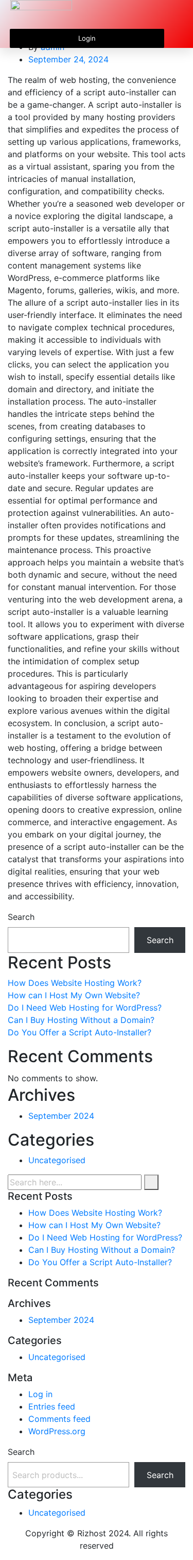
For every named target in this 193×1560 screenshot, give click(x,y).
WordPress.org (56, 1431)
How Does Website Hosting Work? (75, 983)
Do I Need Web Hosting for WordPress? (85, 1007)
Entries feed (51, 1406)
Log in (40, 1394)
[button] (175, 14)
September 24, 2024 (68, 59)
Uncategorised (56, 1160)
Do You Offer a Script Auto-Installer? (79, 1032)
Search (21, 917)
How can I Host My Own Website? (74, 995)
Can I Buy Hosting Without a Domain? (81, 1020)
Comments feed (59, 1419)
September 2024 (61, 1116)
